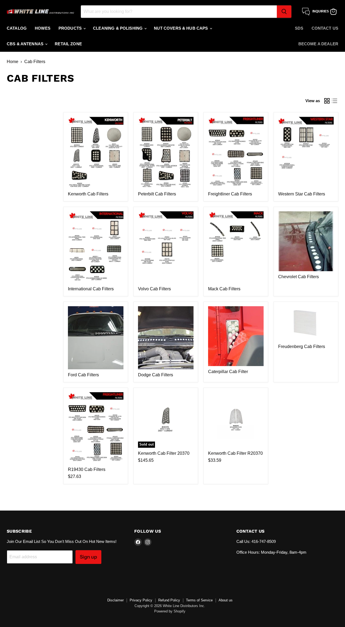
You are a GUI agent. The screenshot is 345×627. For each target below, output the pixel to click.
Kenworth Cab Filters (88, 194)
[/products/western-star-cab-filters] (306, 153)
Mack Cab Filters (224, 289)
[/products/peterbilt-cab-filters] (166, 153)
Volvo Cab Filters (154, 289)
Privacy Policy (141, 600)
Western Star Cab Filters (301, 194)
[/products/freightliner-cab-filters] (236, 153)
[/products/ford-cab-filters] (95, 337)
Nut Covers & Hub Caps (181, 28)
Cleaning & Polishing (118, 28)
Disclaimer (115, 600)
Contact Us (325, 28)
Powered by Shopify (169, 611)
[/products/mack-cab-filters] (236, 247)
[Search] (284, 11)
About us (226, 600)
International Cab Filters (91, 289)
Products (70, 28)
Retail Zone (68, 44)
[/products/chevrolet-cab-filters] (306, 241)
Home (12, 61)
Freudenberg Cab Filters (301, 346)
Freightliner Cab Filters (230, 194)
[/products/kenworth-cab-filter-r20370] (236, 420)
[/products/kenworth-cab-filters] (95, 153)
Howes (42, 28)
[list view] (334, 101)
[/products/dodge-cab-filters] (166, 337)
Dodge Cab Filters (155, 375)
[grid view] (327, 101)
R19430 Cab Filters (86, 469)
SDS (299, 28)
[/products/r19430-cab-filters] (95, 428)
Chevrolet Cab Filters (298, 276)
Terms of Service (199, 600)
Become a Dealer (318, 44)
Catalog (17, 28)
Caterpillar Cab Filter (228, 371)
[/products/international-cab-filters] (95, 247)
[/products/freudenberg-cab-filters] (306, 323)
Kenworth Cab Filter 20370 (163, 453)
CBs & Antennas (25, 44)
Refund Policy (169, 600)
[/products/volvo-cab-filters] (166, 247)
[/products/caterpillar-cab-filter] (236, 336)
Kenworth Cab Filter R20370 (235, 453)
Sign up (88, 557)
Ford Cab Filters (83, 375)
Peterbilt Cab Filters (157, 194)
